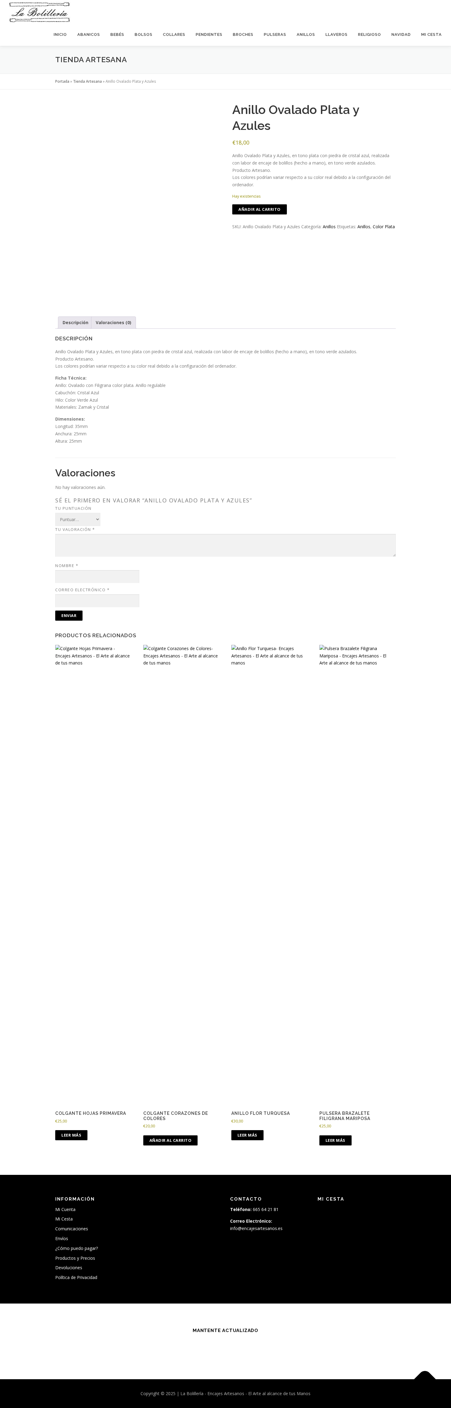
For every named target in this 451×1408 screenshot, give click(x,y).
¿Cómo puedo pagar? (76, 1248)
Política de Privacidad (76, 1277)
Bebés (117, 34)
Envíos (61, 1238)
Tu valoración (75, 529)
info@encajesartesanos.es (256, 1228)
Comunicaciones (71, 1229)
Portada (62, 81)
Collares (174, 34)
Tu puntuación (73, 508)
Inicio (60, 34)
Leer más (71, 1135)
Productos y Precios (75, 1258)
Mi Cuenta (65, 1209)
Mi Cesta (431, 34)
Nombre (66, 565)
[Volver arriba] (425, 1379)
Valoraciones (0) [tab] (113, 322)
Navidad (401, 34)
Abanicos (88, 34)
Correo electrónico (82, 589)
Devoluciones (68, 1267)
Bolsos (143, 34)
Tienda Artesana (87, 81)
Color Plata (384, 226)
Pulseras (275, 34)
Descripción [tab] (75, 322)
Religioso (369, 34)
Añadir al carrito (259, 209)
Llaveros (337, 34)
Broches (243, 34)
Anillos (306, 34)
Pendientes (209, 34)
